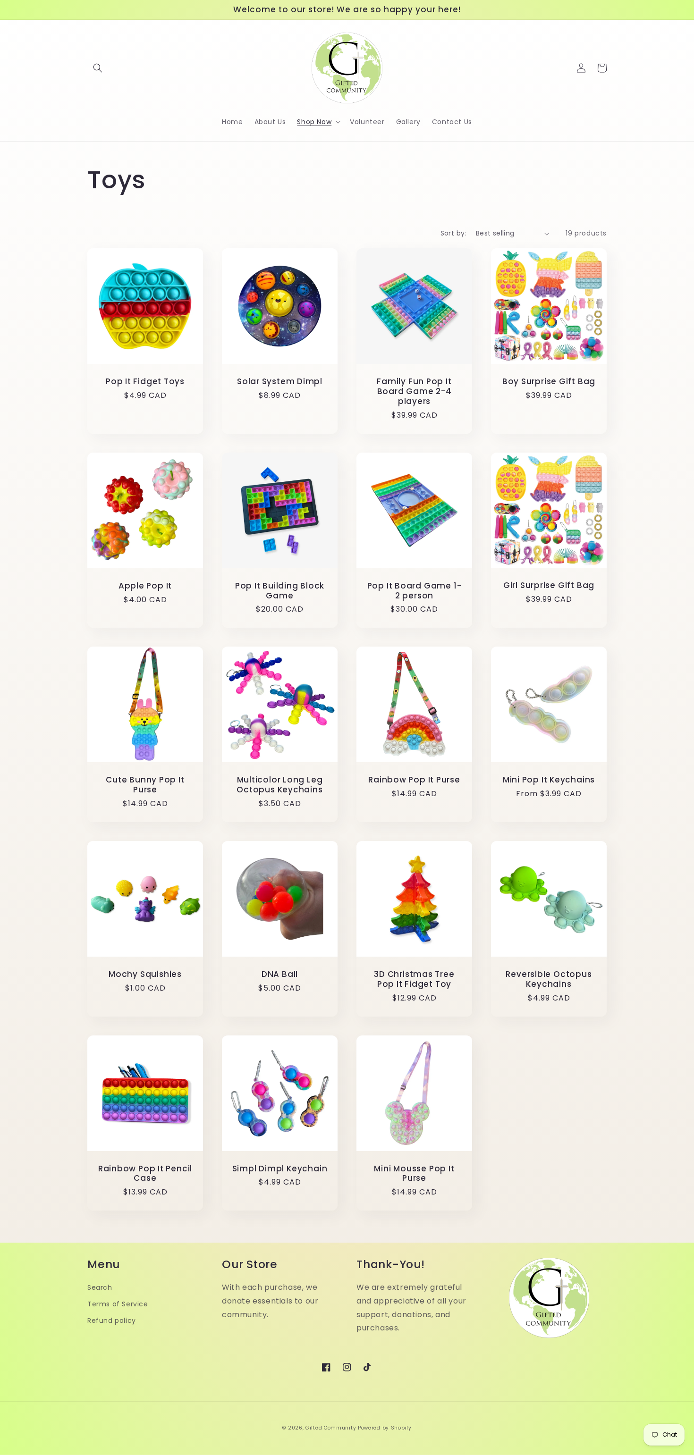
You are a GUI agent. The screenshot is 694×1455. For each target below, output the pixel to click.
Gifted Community (330, 1427)
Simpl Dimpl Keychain (280, 1169)
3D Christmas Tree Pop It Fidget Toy (414, 979)
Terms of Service (117, 1304)
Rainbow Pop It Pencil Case (145, 1174)
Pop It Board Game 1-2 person (414, 591)
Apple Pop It (145, 586)
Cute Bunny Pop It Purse (145, 785)
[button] (97, 68)
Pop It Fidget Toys (145, 382)
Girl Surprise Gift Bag (548, 585)
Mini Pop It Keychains (549, 780)
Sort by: (453, 233)
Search (99, 1287)
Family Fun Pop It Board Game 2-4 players (414, 391)
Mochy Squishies (145, 974)
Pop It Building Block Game (279, 591)
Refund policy (111, 1320)
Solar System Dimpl (279, 382)
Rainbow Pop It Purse (414, 780)
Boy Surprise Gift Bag (548, 382)
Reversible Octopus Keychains (549, 979)
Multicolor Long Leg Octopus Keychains (279, 785)
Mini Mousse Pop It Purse (414, 1174)
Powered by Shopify (385, 1427)
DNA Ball (280, 974)
